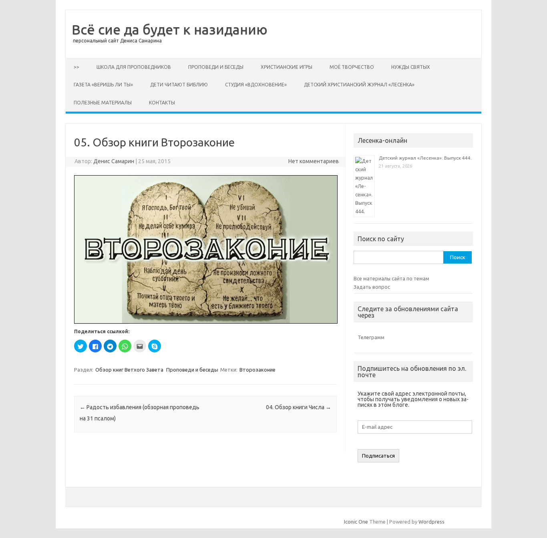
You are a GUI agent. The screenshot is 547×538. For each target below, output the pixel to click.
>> (76, 67)
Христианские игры (286, 67)
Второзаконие (257, 369)
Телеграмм (371, 337)
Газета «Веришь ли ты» (103, 84)
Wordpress (431, 521)
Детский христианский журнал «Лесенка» (359, 84)
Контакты (162, 102)
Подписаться (378, 456)
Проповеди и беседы (215, 67)
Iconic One (356, 521)
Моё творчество (352, 67)
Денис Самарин (113, 161)
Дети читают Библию (179, 84)
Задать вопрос (372, 287)
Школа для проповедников (134, 67)
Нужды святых (410, 67)
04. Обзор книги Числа (298, 407)
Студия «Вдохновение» (256, 84)
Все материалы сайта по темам (391, 278)
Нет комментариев (313, 161)
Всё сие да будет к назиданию (169, 29)
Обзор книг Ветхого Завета (129, 369)
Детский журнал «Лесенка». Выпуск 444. (425, 157)
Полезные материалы (103, 102)
